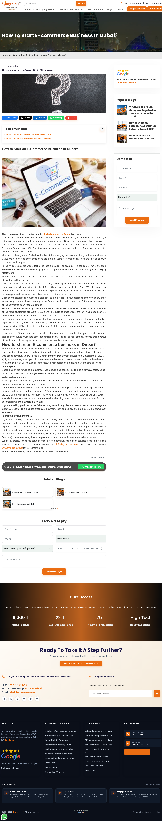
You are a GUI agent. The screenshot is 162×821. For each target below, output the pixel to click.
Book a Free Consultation (137, 752)
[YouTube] (37, 698)
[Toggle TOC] (102, 129)
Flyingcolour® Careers (54, 772)
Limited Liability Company (56, 740)
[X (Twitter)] (10, 698)
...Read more (9, 740)
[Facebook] (4, 698)
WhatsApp (57, 118)
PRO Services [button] (77, 9)
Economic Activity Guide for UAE (97, 751)
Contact (120, 9)
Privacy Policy (91, 770)
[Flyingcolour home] (11, 5)
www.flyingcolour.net (12, 448)
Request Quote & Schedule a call (81, 663)
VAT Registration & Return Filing (98, 744)
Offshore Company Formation (58, 754)
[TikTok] (30, 698)
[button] (51, 508)
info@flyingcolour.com (67, 444)
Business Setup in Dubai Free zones (60, 735)
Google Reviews (137, 8)
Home (28, 9)
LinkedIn (41, 118)
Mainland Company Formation (98, 731)
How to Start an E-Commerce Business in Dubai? (28, 134)
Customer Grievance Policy (97, 761)
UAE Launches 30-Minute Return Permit (142, 137)
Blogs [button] (110, 9)
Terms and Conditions (94, 766)
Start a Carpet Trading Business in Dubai (81, 504)
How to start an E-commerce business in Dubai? (28, 138)
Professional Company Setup (58, 744)
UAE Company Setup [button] (44, 9)
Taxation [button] (63, 9)
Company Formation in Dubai (23, 504)
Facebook (11, 118)
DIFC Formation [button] (95, 9)
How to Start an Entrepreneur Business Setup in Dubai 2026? (142, 126)
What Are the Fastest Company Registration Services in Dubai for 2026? (143, 111)
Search (81, 3)
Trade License (51, 763)
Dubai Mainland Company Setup (59, 758)
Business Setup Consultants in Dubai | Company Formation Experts (31, 492)
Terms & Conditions (141, 812)
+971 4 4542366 (132, 3)
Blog (15, 55)
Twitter (27, 118)
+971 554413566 (153, 3)
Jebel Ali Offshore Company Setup (60, 731)
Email (73, 118)
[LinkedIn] (24, 698)
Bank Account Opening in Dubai (59, 749)
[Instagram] (17, 698)
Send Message (54, 571)
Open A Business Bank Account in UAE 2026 (82, 492)
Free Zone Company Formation (98, 735)
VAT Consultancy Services (96, 756)
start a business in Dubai (56, 234)
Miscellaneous (51, 767)
